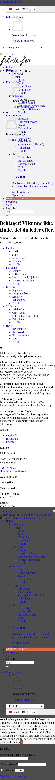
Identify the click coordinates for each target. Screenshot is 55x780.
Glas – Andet (25, 141)
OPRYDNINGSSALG (17, 198)
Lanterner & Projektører (32, 105)
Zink (20, 167)
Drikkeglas (24, 138)
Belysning (11, 267)
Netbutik (11, 70)
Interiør (16, 115)
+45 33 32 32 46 (8, 467)
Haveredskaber (26, 163)
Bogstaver (24, 118)
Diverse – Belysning (29, 109)
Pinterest (11, 441)
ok (21, 742)
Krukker (23, 125)
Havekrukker (25, 160)
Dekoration (24, 128)
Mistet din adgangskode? (14, 776)
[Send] (7, 215)
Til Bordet (18, 134)
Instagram (12, 438)
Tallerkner (24, 147)
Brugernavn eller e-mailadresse (19, 754)
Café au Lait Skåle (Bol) (31, 144)
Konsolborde (25, 86)
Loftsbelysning (26, 102)
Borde (21, 80)
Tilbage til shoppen (23, 40)
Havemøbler (25, 157)
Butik (9, 67)
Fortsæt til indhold (10, 1)
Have (15, 154)
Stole (21, 83)
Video (9, 204)
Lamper (22, 99)
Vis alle (22, 112)
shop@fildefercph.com (13, 471)
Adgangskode (8, 764)
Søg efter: (11, 208)
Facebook (11, 435)
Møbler (16, 76)
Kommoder (24, 89)
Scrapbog (11, 201)
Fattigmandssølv (27, 121)
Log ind (19, 770)
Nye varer (17, 73)
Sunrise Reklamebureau (27, 518)
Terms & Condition (41, 514)
